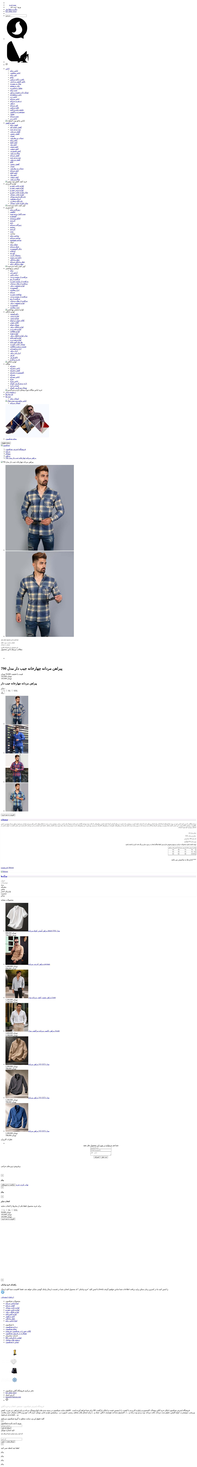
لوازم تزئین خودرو (16, 190)
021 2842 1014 (10, 1393)
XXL (15, 691)
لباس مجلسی (15, 73)
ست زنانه (13, 90)
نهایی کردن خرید (22, 1185)
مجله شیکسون (11, 1329)
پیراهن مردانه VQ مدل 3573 (38, 1064)
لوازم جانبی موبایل (17, 195)
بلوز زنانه (13, 75)
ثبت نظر (104, 1157)
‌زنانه (11, 271)
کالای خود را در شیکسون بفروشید (18, 1331)
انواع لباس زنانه (11, 1321)
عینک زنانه (14, 244)
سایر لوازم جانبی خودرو (19, 192)
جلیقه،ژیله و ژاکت (17, 110)
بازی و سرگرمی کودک (18, 383)
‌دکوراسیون (14, 314)
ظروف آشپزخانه (16, 342)
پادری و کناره (15, 360)
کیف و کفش (10, 1316)
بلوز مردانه (14, 106)
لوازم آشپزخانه (11, 1314)
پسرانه (12, 375)
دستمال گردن (15, 255)
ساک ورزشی (15, 153)
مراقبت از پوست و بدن (18, 277)
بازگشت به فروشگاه (8, 1185)
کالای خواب (14, 323)
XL (9, 691)
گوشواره (13, 216)
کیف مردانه (14, 171)
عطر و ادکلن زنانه (16, 264)
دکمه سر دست (15, 258)
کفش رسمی (14, 134)
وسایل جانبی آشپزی (17, 344)
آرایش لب (13, 273)
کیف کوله (13, 142)
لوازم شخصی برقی (17, 286)
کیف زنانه (13, 140)
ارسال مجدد (10, 1441)
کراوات (13, 251)
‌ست (11, 231)
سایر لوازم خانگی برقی (18, 336)
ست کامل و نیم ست (18, 214)
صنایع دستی (14, 318)
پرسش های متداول (12, 1340)
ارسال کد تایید (6, 1428)
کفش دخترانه (15, 370)
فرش (12, 355)
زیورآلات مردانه (16, 225)
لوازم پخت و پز (15, 329)
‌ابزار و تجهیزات (15, 349)
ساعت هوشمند (15, 240)
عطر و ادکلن (15, 260)
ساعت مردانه (15, 238)
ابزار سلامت (14, 290)
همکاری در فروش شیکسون (16, 1333)
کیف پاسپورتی (15, 151)
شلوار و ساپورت (16, 88)
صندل (12, 136)
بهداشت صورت (16, 294)
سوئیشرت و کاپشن (17, 112)
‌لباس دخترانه (15, 368)
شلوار (12, 114)
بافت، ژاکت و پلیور (17, 79)
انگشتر (12, 212)
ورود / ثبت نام (16, 7)
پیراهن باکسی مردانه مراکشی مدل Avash (44, 1031)
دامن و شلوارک (15, 95)
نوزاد (12, 379)
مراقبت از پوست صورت (19, 281)
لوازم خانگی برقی (12, 1312)
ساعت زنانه (14, 236)
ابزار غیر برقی (15, 353)
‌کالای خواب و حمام (17, 320)
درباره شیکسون (11, 1327)
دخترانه (13, 366)
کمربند (12, 253)
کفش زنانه (14, 125)
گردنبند (12, 221)
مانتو (12, 77)
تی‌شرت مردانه (15, 101)
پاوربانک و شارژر (16, 201)
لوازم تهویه (14, 334)
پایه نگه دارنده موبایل (18, 197)
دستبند (12, 227)
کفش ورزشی (15, 132)
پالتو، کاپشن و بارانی (17, 82)
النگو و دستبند (15, 218)
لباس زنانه (14, 71)
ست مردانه (14, 116)
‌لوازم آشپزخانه (15, 338)
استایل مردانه (15, 403)
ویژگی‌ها (4, 876)
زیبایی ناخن (14, 275)
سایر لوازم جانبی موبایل (19, 203)
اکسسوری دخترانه (17, 373)
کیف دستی (14, 147)
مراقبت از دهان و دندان (19, 284)
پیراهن (12, 103)
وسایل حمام (14, 325)
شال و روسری (15, 84)
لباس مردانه (14, 99)
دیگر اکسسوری (16, 249)
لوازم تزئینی (14, 316)
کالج (11, 162)
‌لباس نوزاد (14, 381)
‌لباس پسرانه (14, 377)
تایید (3, 1441)
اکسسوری (14, 288)
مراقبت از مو (15, 279)
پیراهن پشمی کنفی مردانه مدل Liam (42, 998)
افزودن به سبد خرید (8, 815)
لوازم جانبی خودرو (17, 186)
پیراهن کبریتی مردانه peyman (39, 964)
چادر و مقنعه (15, 86)
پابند (11, 223)
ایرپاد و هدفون (15, 199)
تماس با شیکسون (12, 1342)
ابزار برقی (14, 351)
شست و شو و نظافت (18, 347)
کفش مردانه (14, 155)
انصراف (97, 1157)
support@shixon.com (13, 1397)
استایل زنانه (14, 399)
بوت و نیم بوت (15, 129)
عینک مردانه (14, 247)
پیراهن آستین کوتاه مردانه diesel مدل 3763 (44, 931)
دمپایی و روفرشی (16, 138)
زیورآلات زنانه (15, 210)
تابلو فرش (14, 357)
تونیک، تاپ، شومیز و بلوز (19, 92)
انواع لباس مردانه (12, 1303)
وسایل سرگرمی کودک (18, 388)
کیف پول (13, 145)
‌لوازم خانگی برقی (16, 327)
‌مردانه (12, 292)
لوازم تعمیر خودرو (17, 188)
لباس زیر (13, 97)
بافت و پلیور (14, 108)
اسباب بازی (14, 386)
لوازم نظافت (15, 331)
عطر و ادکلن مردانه (17, 262)
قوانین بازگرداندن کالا (13, 1338)
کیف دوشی (14, 149)
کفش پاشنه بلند (16, 127)
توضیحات (4, 820)
